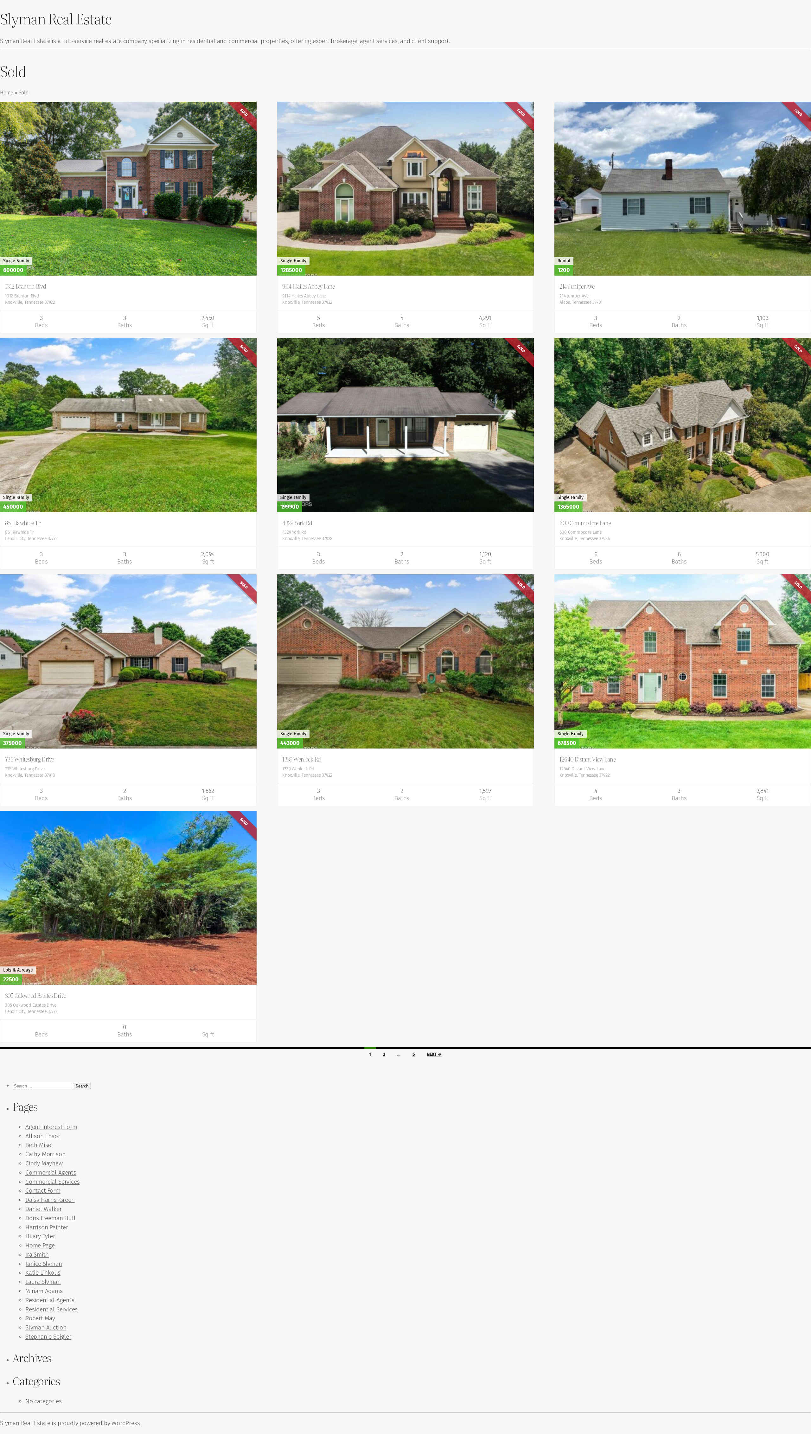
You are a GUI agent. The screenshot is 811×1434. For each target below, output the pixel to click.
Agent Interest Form (51, 1127)
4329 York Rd (297, 523)
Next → (434, 1054)
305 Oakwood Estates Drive (35, 995)
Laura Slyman (43, 1281)
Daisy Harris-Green (50, 1199)
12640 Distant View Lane (587, 759)
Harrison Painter (46, 1227)
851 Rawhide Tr (22, 523)
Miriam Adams (44, 1291)
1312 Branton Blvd (25, 286)
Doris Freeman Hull (50, 1218)
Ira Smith (37, 1254)
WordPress (126, 1423)
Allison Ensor (42, 1136)
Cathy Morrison (45, 1154)
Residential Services (51, 1309)
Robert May (40, 1318)
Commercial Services (52, 1181)
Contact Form (43, 1190)
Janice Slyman (43, 1263)
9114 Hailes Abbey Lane (308, 286)
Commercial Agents (50, 1172)
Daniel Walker (43, 1209)
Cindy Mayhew (44, 1163)
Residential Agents (49, 1300)
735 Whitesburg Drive (29, 759)
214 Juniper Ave (576, 286)
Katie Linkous (43, 1272)
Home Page (40, 1245)
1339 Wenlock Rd (301, 759)
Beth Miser (39, 1145)
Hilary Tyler (40, 1236)
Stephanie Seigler (48, 1336)
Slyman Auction (45, 1327)
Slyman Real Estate (55, 18)
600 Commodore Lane (585, 523)
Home (6, 93)
